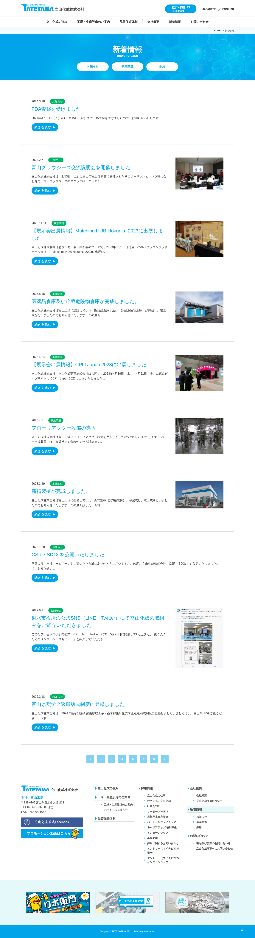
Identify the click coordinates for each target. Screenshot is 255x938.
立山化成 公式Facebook (52, 822)
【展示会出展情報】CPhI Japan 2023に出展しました (89, 364)
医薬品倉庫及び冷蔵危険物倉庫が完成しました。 (85, 301)
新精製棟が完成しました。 (61, 491)
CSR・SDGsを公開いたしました (68, 554)
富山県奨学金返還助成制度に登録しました (78, 704)
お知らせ (57, 101)
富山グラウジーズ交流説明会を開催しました (81, 167)
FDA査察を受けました (56, 109)
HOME (217, 30)
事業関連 (59, 223)
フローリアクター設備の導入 (64, 428)
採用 (55, 160)
